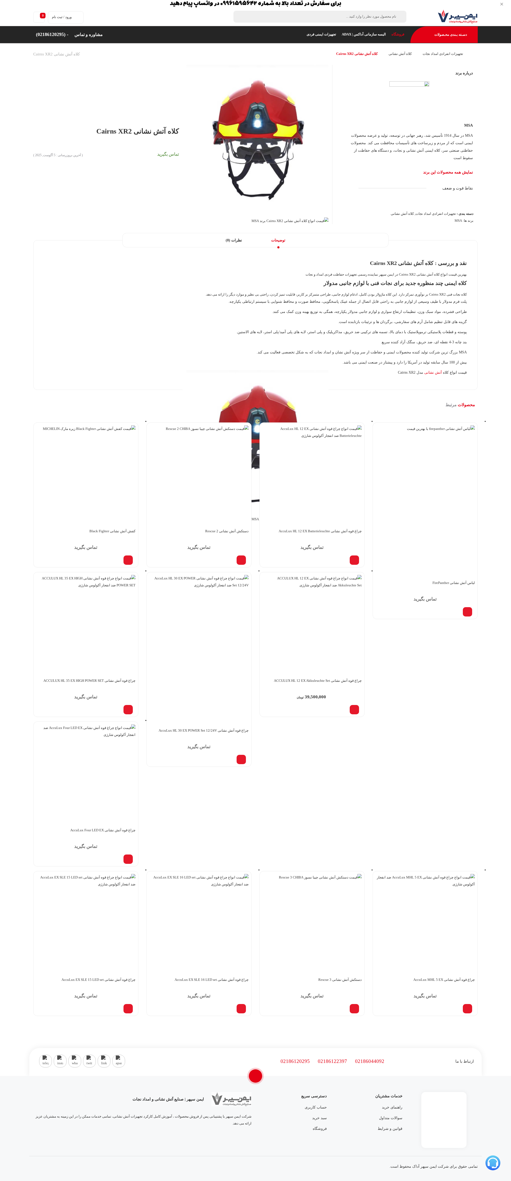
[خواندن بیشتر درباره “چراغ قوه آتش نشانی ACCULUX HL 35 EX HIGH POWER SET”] (128, 709)
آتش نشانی (433, 372)
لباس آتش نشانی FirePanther (453, 583)
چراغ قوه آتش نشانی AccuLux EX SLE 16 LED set (212, 980)
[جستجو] (240, 16)
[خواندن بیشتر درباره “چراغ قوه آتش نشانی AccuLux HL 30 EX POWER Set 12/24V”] (241, 759)
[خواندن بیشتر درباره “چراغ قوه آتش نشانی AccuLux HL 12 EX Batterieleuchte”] (354, 560)
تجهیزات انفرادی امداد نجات (443, 54)
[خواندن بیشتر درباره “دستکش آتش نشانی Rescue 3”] (354, 1008)
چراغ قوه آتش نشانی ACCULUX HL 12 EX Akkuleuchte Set (318, 681)
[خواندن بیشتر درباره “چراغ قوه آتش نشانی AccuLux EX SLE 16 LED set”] (241, 1008)
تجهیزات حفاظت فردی (340, 274)
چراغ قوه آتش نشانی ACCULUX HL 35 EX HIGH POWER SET (89, 681)
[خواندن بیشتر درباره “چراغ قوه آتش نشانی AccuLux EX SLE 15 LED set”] (128, 1008)
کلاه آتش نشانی (400, 54)
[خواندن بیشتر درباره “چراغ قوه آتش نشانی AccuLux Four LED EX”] (128, 859)
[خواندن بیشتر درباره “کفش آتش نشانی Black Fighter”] (128, 560)
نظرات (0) (234, 240)
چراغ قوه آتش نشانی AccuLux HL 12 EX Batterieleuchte (320, 531)
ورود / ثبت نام (62, 17)
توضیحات (278, 240)
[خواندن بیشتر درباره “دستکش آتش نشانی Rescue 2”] (241, 560)
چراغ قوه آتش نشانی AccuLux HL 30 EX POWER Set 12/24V (204, 730)
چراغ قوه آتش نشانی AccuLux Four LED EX (102, 830)
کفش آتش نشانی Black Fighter (112, 531)
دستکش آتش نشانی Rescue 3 (340, 980)
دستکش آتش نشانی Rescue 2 (227, 531)
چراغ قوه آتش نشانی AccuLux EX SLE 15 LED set (98, 980)
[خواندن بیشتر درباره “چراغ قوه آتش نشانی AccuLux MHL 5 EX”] (467, 1008)
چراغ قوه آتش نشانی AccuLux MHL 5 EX (444, 980)
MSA (468, 125)
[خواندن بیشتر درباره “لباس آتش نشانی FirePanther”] (467, 611)
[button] (354, 709)
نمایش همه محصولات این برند (448, 172)
